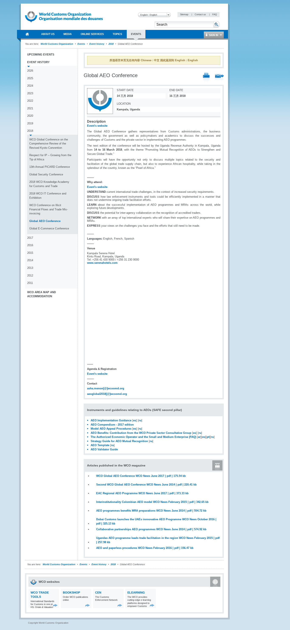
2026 (30, 70)
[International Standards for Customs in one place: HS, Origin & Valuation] (55, 605)
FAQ (214, 14)
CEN (98, 592)
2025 (30, 78)
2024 (30, 85)
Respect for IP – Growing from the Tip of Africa (50, 157)
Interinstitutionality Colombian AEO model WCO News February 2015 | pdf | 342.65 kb (152, 502)
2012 (30, 275)
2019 (30, 123)
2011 (30, 282)
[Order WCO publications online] (87, 605)
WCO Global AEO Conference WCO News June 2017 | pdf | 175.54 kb (141, 475)
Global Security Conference (46, 174)
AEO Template (100, 445)
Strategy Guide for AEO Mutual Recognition (119, 441)
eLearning (136, 592)
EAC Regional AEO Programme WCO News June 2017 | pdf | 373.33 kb (142, 493)
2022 (30, 100)
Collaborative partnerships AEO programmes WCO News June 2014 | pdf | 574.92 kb (151, 529)
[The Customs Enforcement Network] (119, 605)
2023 (30, 93)
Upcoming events (40, 54)
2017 (30, 237)
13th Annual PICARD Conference (49, 166)
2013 (30, 267)
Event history (96, 44)
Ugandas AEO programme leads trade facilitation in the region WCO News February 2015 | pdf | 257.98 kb (158, 540)
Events (81, 44)
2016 (30, 245)
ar (199, 437)
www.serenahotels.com (102, 262)
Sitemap (184, 14)
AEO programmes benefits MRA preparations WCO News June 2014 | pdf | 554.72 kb (151, 510)
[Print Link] (206, 77)
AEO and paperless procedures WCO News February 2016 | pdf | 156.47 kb (144, 548)
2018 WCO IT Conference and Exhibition (47, 195)
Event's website (97, 125)
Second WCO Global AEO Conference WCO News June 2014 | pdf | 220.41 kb (146, 484)
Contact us (201, 14)
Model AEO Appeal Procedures (111, 428)
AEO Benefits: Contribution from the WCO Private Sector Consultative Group (141, 432)
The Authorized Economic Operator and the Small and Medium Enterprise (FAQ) (143, 437)
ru (140, 420)
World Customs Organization (57, 44)
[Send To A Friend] (219, 78)
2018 (111, 44)
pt (208, 437)
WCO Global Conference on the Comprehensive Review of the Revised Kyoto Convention (48, 143)
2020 (30, 115)
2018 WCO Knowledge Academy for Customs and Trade (49, 184)
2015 (30, 252)
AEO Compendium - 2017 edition (112, 424)
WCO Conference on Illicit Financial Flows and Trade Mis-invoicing (48, 209)
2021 (30, 108)
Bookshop (71, 592)
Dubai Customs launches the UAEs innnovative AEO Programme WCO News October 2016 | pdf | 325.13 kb (156, 521)
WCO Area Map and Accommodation (41, 294)
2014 (30, 260)
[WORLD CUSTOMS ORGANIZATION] (27, 34)
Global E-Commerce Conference (49, 228)
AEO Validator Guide (104, 449)
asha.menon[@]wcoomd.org (105, 388)
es (134, 420)
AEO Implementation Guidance (111, 420)
